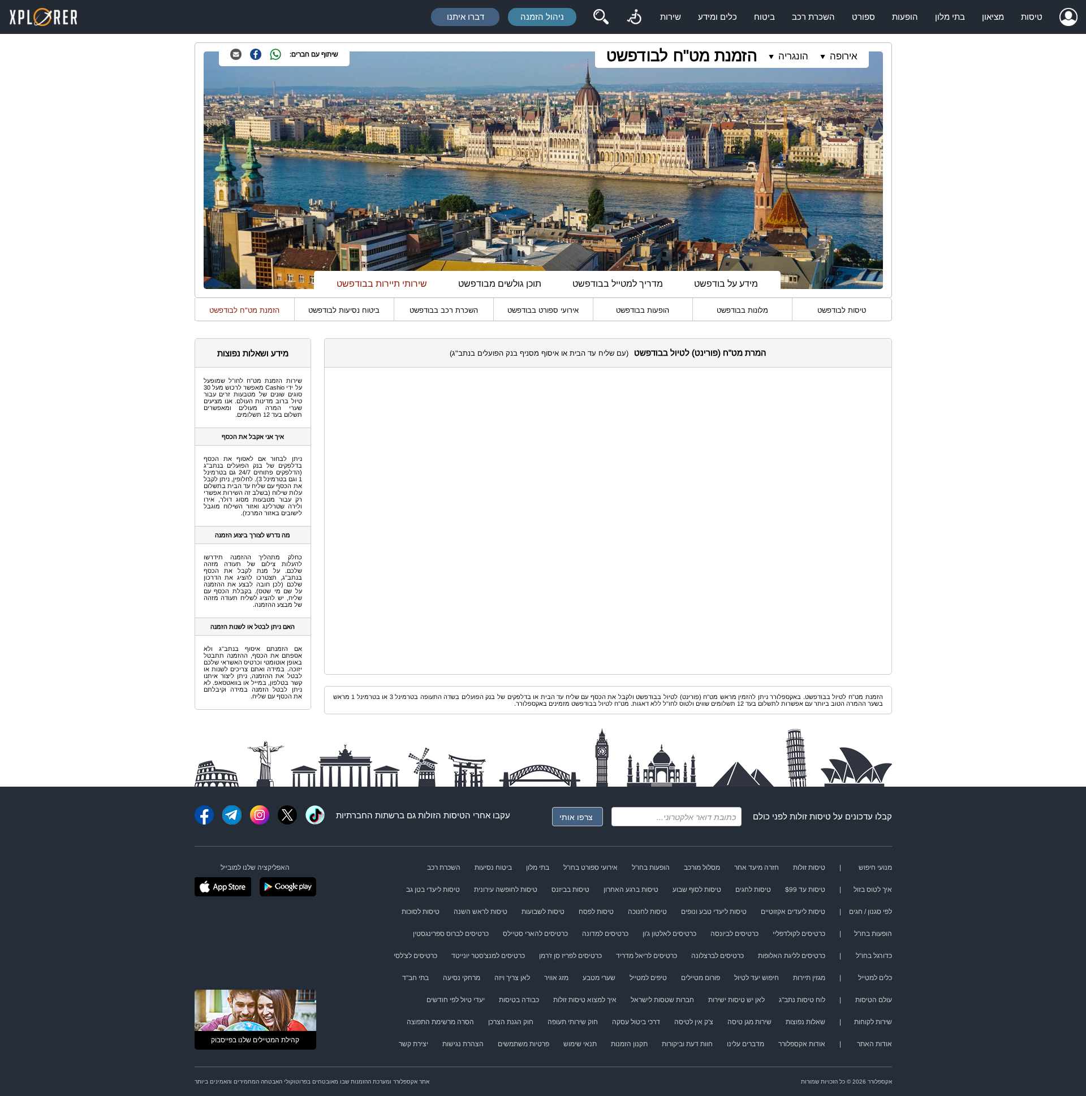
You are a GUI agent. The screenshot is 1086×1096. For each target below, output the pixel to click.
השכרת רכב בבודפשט (444, 310)
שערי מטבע (599, 978)
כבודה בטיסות (519, 1000)
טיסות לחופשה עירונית (505, 890)
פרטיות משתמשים (523, 1044)
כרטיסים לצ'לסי (415, 956)
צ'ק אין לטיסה (693, 1022)
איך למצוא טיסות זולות (585, 1000)
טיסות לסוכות (420, 912)
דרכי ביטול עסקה (636, 1022)
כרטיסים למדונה (605, 934)
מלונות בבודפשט (742, 310)
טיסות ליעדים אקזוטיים (793, 912)
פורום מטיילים (700, 978)
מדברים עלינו (745, 1044)
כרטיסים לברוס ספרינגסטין (451, 934)
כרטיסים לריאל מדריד (646, 956)
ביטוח (764, 16)
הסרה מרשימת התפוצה (440, 1022)
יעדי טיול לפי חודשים (455, 1000)
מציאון (993, 16)
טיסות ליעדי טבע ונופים (714, 912)
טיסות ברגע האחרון (631, 890)
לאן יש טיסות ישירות (736, 1000)
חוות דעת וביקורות (687, 1044)
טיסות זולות (810, 816)
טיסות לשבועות (543, 912)
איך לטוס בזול (873, 890)
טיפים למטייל (648, 978)
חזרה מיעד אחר (756, 867)
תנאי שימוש (580, 1044)
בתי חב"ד (415, 978)
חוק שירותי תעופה (573, 1022)
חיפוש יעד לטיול (756, 978)
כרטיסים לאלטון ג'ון (669, 934)
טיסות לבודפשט (841, 310)
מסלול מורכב (702, 867)
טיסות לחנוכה (647, 912)
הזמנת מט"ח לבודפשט (681, 55)
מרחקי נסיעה (461, 978)
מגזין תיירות (809, 978)
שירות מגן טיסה (749, 1022)
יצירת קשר (413, 1044)
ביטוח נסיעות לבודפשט (344, 310)
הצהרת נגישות (463, 1044)
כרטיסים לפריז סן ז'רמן (570, 956)
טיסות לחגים (753, 890)
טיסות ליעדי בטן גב (433, 890)
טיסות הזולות (441, 815)
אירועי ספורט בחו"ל (590, 867)
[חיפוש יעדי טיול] (601, 17)
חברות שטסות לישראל (662, 1000)
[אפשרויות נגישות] (634, 17)
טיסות (1031, 16)
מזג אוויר (556, 978)
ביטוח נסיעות (493, 867)
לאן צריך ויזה (512, 978)
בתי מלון (950, 16)
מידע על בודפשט (726, 283)
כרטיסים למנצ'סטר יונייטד (488, 956)
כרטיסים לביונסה (734, 934)
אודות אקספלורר (801, 1044)
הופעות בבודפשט (642, 310)
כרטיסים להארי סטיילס (535, 934)
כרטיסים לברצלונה (717, 956)
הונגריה (793, 56)
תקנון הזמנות (629, 1044)
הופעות (905, 16)
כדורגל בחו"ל (874, 956)
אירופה (843, 56)
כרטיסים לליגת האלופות (791, 956)
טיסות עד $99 (805, 890)
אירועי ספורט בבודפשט (543, 310)
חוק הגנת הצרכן (510, 1022)
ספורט (863, 16)
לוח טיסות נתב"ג (802, 1000)
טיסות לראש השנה (480, 912)
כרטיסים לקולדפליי (799, 934)
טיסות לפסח (596, 912)
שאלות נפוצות (805, 1022)
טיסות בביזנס (570, 890)
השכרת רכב (813, 16)
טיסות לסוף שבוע (697, 890)
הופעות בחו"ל (651, 867)
